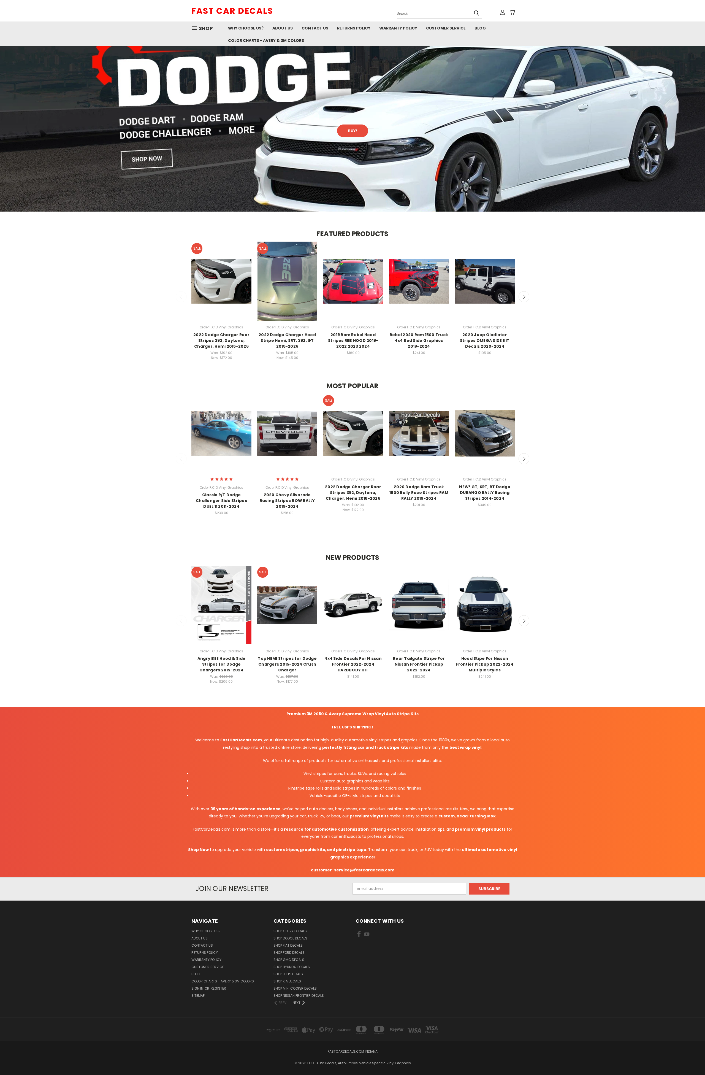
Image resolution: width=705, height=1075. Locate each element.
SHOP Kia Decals (287, 981)
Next (524, 296)
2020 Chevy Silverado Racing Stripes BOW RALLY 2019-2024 (287, 500)
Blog (480, 28)
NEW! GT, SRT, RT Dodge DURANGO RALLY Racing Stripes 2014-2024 (484, 492)
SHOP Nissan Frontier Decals (298, 995)
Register (218, 988)
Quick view (221, 276)
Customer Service (446, 28)
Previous (181, 296)
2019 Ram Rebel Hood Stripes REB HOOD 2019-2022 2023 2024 (353, 340)
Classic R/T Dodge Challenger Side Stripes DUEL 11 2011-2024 (221, 500)
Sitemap (198, 995)
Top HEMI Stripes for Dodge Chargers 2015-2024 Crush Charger (287, 664)
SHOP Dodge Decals (290, 938)
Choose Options (221, 286)
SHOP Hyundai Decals (291, 967)
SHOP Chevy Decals (290, 931)
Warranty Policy (398, 28)
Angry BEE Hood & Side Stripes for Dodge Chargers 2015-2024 (221, 664)
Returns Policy (353, 28)
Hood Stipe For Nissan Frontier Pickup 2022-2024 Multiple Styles (484, 664)
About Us (282, 28)
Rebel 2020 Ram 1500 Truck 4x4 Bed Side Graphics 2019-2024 (419, 340)
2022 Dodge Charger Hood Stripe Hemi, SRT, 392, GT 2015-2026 (287, 340)
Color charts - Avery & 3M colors (266, 40)
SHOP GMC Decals (288, 959)
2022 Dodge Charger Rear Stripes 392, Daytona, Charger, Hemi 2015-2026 (221, 340)
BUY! (352, 131)
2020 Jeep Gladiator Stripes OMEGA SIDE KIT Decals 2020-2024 (485, 340)
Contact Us (315, 28)
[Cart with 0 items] (512, 12)
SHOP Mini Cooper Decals (295, 988)
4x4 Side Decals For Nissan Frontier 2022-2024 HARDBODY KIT (353, 664)
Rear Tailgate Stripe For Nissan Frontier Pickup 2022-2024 (419, 664)
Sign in (197, 988)
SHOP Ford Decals (289, 952)
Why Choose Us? (246, 28)
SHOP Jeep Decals (288, 974)
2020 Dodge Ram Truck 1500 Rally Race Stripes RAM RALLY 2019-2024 (418, 492)
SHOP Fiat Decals (288, 945)
